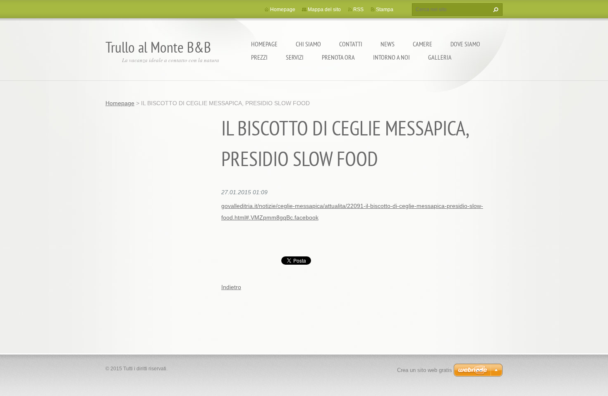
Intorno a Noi (391, 57)
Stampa (384, 9)
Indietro (231, 287)
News (388, 44)
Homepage (264, 44)
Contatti (350, 44)
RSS (358, 9)
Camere (422, 44)
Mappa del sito (324, 9)
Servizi (295, 57)
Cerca (494, 9)
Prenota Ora (338, 57)
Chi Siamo (308, 44)
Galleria (440, 57)
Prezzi (259, 57)
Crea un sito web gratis (424, 370)
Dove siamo (465, 44)
